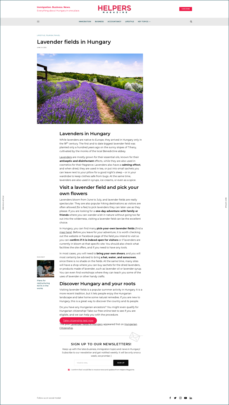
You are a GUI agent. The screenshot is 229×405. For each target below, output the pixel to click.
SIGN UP (120, 363)
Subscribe (186, 9)
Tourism (49, 35)
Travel (57, 35)
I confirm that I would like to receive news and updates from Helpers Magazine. (103, 370)
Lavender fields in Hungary (87, 324)
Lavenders (66, 157)
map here (65, 232)
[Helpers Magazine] (114, 9)
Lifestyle (41, 35)
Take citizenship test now (78, 320)
